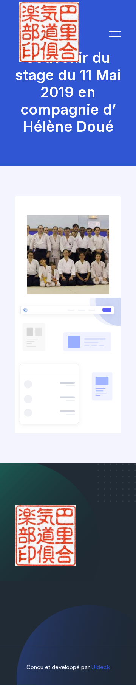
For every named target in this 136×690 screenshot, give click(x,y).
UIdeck (100, 667)
